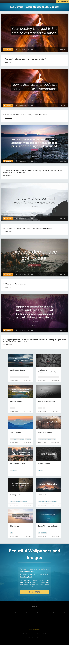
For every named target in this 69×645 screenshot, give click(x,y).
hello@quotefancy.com (34, 629)
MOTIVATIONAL (25, 376)
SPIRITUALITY (43, 532)
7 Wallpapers (22, 105)
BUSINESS (49, 376)
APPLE (54, 439)
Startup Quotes (16, 432)
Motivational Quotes (17, 370)
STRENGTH (25, 501)
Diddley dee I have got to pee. (16, 284)
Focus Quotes (43, 495)
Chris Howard (8, 62)
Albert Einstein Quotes (46, 401)
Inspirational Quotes (17, 464)
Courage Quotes (16, 495)
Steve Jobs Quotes (45, 432)
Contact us (45, 633)
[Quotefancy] (6, 1)
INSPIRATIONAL (13, 376)
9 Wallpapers (22, 49)
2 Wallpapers (22, 274)
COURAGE (13, 501)
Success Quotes (44, 464)
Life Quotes (14, 526)
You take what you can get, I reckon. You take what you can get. (29, 228)
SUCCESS (19, 376)
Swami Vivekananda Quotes (48, 526)
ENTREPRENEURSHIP (42, 376)
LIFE (11, 532)
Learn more (34, 592)
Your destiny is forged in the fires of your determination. (25, 59)
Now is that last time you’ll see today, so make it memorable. (27, 115)
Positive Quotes (16, 401)
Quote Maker (39, 633)
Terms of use (24, 633)
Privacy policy (31, 633)
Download (8, 49)
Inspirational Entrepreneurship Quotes (47, 371)
